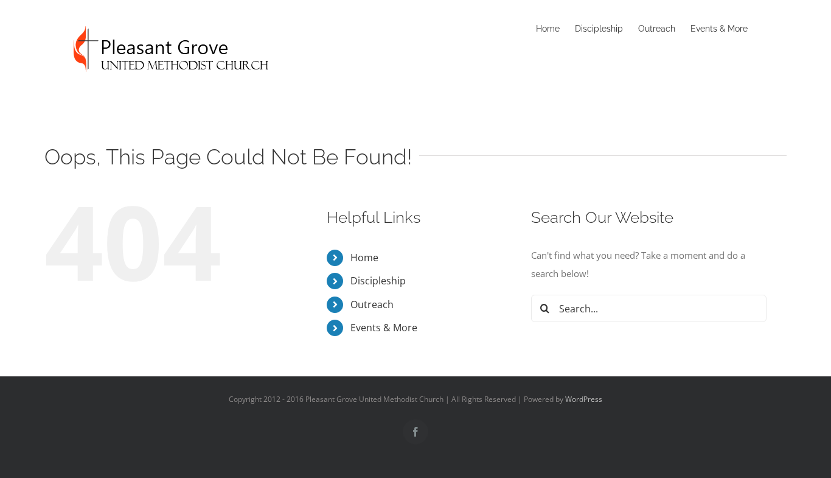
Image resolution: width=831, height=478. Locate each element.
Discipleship (378, 280)
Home (364, 257)
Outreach (372, 304)
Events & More (383, 327)
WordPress (583, 399)
